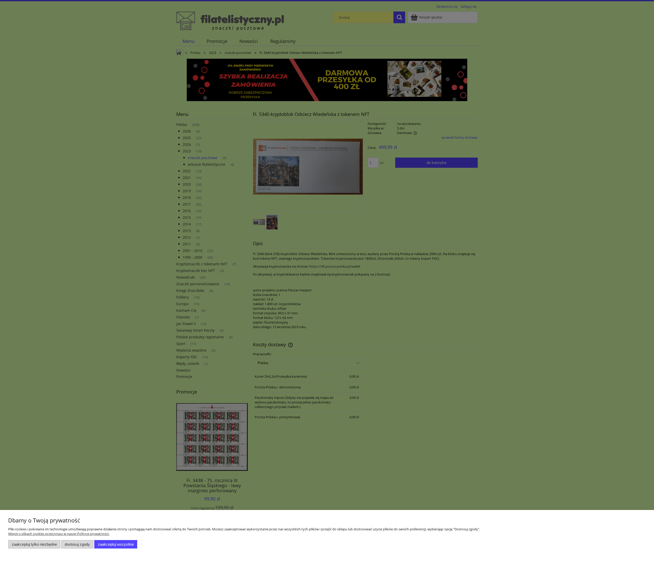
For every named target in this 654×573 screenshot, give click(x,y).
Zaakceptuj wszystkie (116, 544)
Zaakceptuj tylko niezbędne (34, 544)
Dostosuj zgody (77, 544)
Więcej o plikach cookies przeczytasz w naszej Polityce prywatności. (58, 533)
